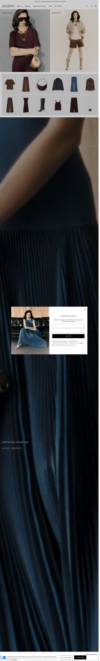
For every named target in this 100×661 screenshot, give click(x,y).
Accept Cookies (80, 657)
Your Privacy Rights (66, 657)
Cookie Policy (14, 659)
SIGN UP (68, 336)
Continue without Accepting (91, 654)
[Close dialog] (84, 309)
